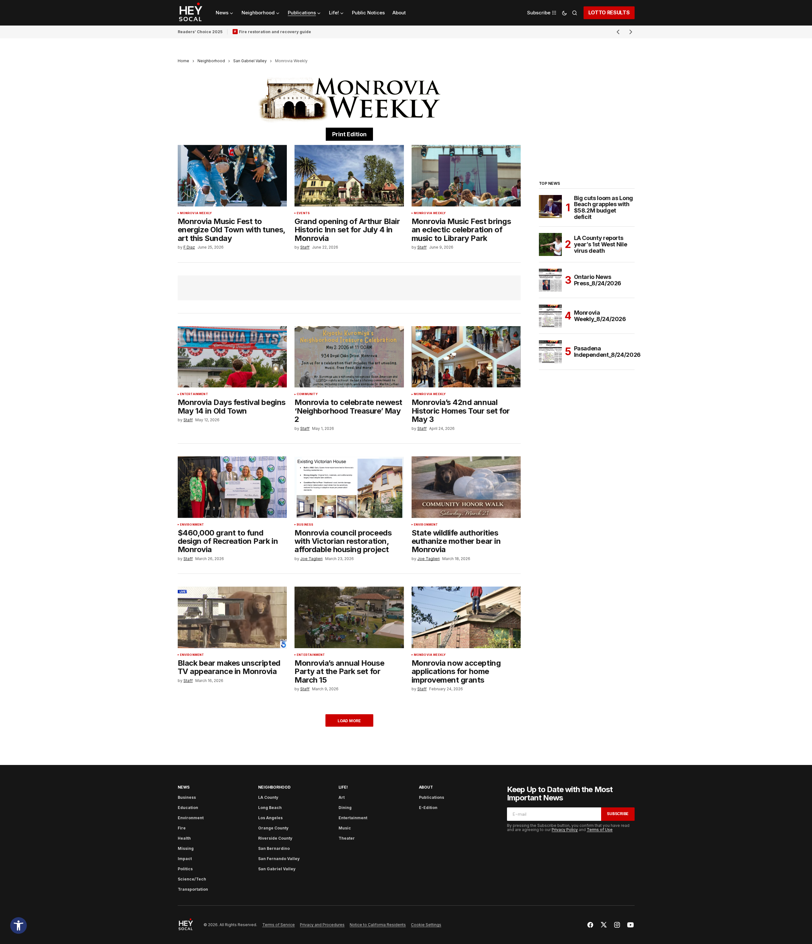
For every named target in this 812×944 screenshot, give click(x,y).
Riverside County (275, 838)
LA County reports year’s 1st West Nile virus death (600, 244)
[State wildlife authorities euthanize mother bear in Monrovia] (466, 487)
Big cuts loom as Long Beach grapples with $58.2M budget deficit (603, 207)
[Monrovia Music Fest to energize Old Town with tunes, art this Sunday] (232, 175)
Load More (349, 720)
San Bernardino (274, 848)
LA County (268, 797)
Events (303, 213)
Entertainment (194, 394)
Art (342, 797)
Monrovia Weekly (196, 213)
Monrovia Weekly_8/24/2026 (600, 315)
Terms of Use (600, 829)
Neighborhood (211, 60)
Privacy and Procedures (322, 924)
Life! (343, 787)
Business (305, 524)
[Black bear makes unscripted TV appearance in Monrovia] (232, 617)
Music (345, 828)
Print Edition (349, 134)
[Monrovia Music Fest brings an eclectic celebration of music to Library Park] (466, 175)
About (426, 787)
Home (183, 60)
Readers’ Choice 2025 (200, 31)
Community (307, 394)
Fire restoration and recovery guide (275, 31)
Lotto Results (609, 12)
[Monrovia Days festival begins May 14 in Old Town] (232, 357)
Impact (185, 858)
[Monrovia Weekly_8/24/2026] (550, 315)
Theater (347, 838)
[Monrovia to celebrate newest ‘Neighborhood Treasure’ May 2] (349, 357)
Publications (431, 797)
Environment (192, 524)
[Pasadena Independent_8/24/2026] (550, 351)
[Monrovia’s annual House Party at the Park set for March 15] (349, 617)
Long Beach (270, 807)
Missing (186, 848)
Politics (185, 868)
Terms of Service (278, 924)
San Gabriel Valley (250, 60)
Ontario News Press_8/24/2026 (598, 280)
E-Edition (428, 807)
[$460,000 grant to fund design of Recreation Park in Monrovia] (232, 487)
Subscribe (618, 813)
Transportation (193, 889)
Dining (345, 807)
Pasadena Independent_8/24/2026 (607, 351)
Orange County (273, 828)
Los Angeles (270, 817)
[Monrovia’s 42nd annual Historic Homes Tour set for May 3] (466, 357)
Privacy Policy (565, 829)
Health (184, 838)
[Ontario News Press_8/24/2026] (550, 280)
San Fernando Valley (279, 858)
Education (188, 807)
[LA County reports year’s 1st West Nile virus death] (550, 244)
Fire (182, 828)
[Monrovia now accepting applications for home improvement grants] (466, 617)
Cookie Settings (426, 924)
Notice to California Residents (378, 924)
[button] (18, 925)
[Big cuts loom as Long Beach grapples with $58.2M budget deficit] (550, 206)
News (184, 787)
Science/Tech (192, 879)
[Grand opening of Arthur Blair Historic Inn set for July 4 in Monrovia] (349, 175)
